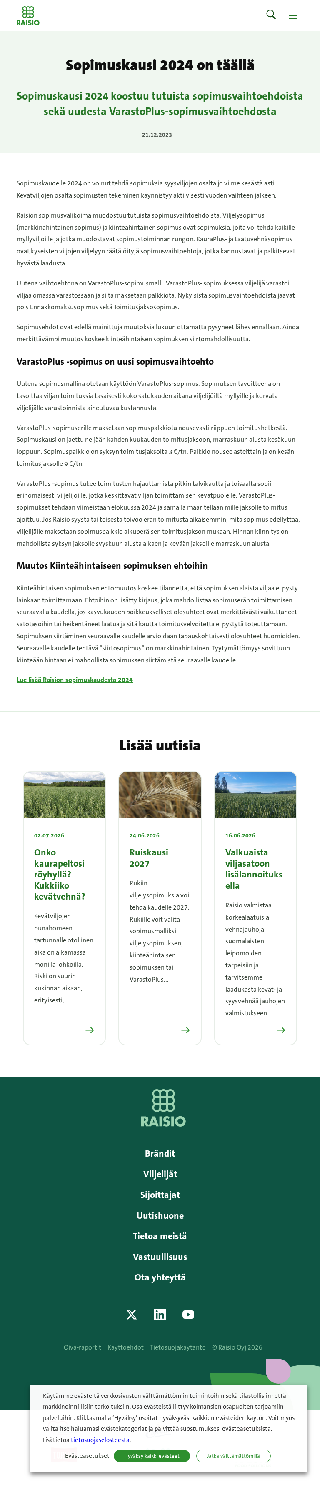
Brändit (160, 1154)
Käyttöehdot (126, 1347)
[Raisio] (163, 1124)
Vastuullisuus (160, 1257)
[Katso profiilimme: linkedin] (160, 1314)
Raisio (28, 15)
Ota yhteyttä (160, 1277)
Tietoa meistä (160, 1236)
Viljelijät (160, 1174)
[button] (271, 15)
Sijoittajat (160, 1195)
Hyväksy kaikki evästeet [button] (152, 1456)
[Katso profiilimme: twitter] (132, 1314)
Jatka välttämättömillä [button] (233, 1456)
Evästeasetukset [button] (87, 1456)
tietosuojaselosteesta (100, 1440)
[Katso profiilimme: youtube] (188, 1314)
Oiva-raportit (82, 1347)
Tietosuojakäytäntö (178, 1347)
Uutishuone (160, 1216)
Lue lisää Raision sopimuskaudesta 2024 (75, 679)
